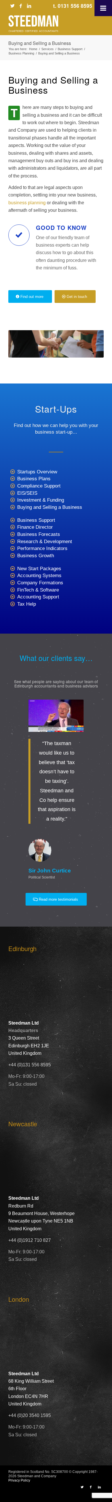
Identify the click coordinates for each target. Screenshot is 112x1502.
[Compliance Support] (12, 486)
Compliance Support (39, 486)
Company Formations (40, 582)
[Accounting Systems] (12, 575)
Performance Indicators (42, 548)
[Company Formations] (12, 583)
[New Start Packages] (12, 569)
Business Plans (34, 478)
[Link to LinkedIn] (29, 5)
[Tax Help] (12, 604)
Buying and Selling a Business (39, 43)
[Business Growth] (12, 556)
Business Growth (35, 555)
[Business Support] (12, 520)
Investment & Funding (40, 500)
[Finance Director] (12, 527)
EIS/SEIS (27, 493)
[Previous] (21, 708)
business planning (27, 202)
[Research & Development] (12, 541)
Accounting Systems (39, 575)
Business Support (36, 520)
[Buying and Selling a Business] (12, 507)
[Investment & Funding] (12, 500)
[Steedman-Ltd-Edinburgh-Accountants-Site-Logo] (46, 23)
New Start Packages (39, 568)
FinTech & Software (38, 590)
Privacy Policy (19, 1480)
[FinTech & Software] (12, 590)
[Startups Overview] (12, 472)
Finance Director (35, 527)
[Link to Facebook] (20, 5)
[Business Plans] (12, 479)
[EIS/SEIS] (12, 493)
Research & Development (44, 541)
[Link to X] (12, 5)
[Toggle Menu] (103, 8)
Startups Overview (37, 472)
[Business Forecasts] (12, 534)
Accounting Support (38, 597)
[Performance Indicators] (12, 548)
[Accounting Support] (12, 597)
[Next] (90, 708)
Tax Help (26, 604)
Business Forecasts (38, 534)
